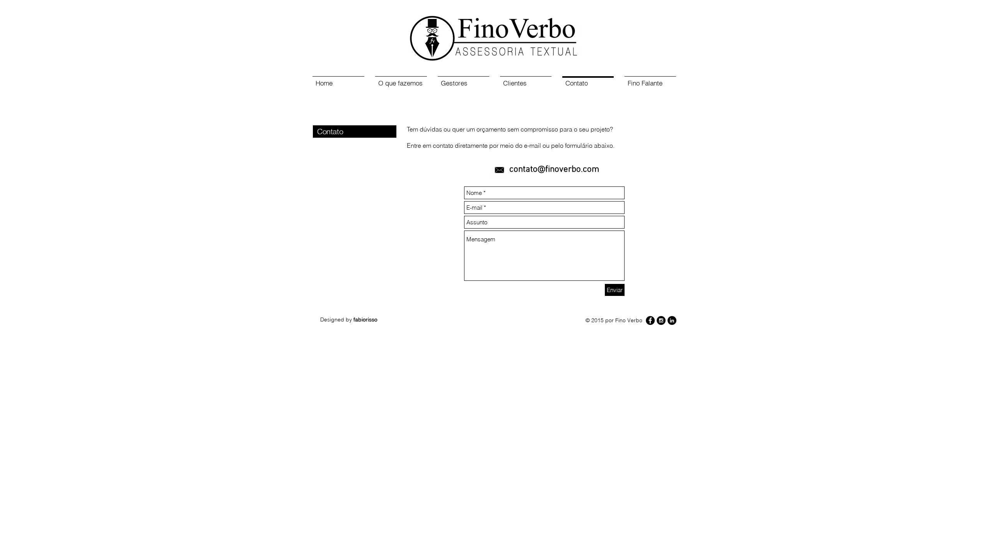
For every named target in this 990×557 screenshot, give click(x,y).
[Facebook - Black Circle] (650, 320)
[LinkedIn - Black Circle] (671, 320)
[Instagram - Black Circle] (661, 320)
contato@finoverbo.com (554, 169)
